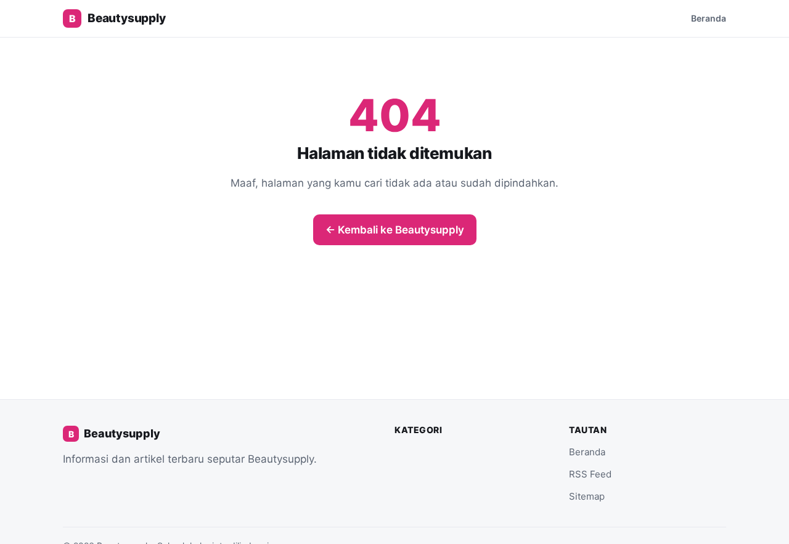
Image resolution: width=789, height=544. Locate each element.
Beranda (708, 18)
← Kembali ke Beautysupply (394, 230)
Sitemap (587, 496)
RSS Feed (590, 474)
